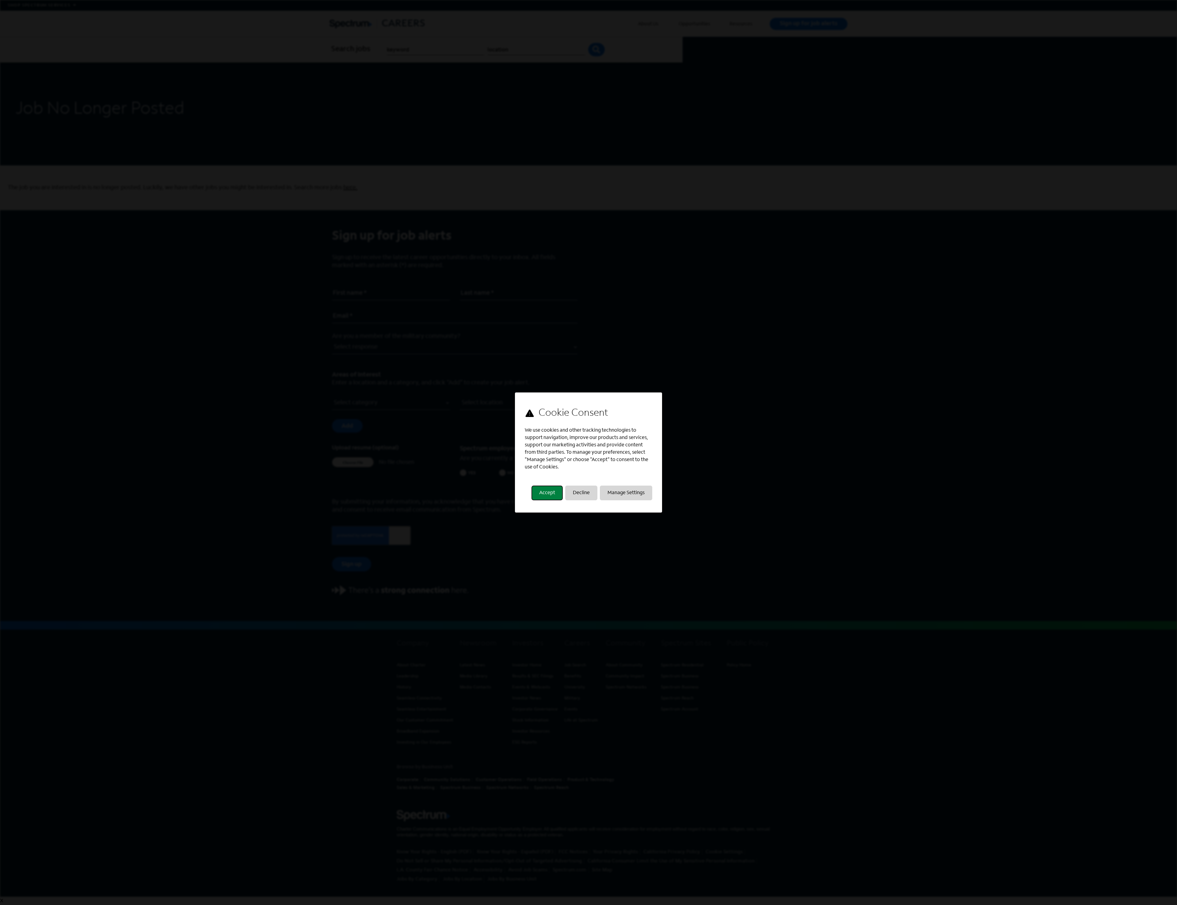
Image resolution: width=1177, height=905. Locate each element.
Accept (547, 492)
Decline (581, 492)
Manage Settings (626, 492)
